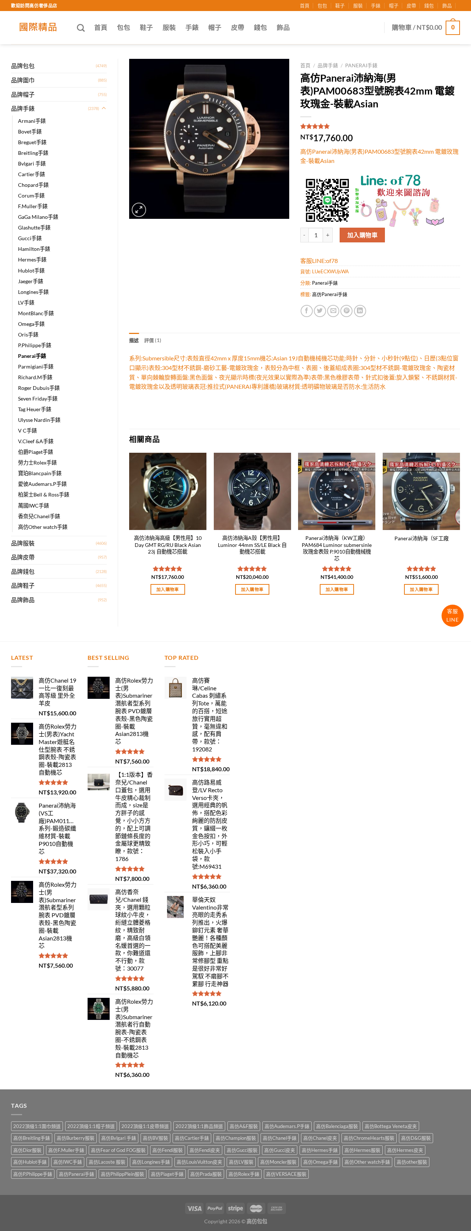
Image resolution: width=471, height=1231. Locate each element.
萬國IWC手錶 (33, 505)
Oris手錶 (28, 334)
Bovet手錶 (30, 131)
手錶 (375, 5)
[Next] (459, 530)
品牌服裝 (23, 543)
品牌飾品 (23, 599)
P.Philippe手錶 (34, 345)
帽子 (394, 5)
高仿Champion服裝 (236, 1138)
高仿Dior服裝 (27, 1150)
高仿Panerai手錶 (329, 294)
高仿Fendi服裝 (167, 1150)
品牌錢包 (23, 571)
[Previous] (129, 530)
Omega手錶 (31, 324)
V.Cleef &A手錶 (35, 441)
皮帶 (411, 5)
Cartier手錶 (31, 174)
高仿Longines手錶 (151, 1162)
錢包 (429, 5)
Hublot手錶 (31, 270)
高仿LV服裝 (241, 1162)
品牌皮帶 (23, 557)
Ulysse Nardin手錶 (39, 420)
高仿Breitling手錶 (31, 1138)
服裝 (358, 5)
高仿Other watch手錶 (42, 527)
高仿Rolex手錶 (244, 1174)
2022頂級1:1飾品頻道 (199, 1126)
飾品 (447, 5)
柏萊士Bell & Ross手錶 (43, 494)
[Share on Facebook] (307, 311)
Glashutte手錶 (34, 227)
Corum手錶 (31, 195)
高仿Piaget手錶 (167, 1174)
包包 (322, 5)
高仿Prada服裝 (206, 1174)
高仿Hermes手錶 (320, 1150)
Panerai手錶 (32, 356)
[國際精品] (38, 27)
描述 (134, 340)
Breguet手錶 (32, 142)
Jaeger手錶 (30, 281)
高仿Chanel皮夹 (320, 1138)
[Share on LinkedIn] (360, 311)
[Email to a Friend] (333, 311)
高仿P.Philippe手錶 (32, 1174)
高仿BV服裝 (155, 1138)
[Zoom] (139, 210)
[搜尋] (81, 27)
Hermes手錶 (32, 259)
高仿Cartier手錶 (192, 1138)
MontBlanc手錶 (36, 313)
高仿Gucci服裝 (242, 1150)
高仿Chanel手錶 (280, 1138)
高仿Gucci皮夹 (279, 1150)
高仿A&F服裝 (244, 1126)
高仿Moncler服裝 (278, 1162)
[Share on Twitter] (320, 311)
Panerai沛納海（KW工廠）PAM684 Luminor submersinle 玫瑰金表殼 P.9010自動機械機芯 (337, 548)
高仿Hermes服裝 (362, 1150)
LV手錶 (26, 302)
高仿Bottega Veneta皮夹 (391, 1126)
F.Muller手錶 (32, 206)
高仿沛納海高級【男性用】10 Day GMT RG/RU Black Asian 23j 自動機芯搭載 (168, 545)
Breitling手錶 (33, 153)
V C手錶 (27, 430)
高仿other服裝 (412, 1162)
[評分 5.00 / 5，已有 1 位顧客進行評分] (380, 126)
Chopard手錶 (33, 185)
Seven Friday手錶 (37, 398)
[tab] (134, 340)
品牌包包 (23, 65)
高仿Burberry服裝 (76, 1138)
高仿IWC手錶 (67, 1162)
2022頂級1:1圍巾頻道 (37, 1126)
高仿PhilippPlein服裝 (122, 1174)
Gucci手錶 (30, 238)
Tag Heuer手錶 (34, 409)
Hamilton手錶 (34, 249)
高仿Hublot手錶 (30, 1162)
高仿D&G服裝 (416, 1138)
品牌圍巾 (23, 80)
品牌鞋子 (23, 585)
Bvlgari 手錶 (32, 163)
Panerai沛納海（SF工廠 (421, 538)
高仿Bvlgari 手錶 (118, 1138)
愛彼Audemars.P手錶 (42, 484)
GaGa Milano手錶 (38, 217)
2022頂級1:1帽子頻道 (91, 1126)
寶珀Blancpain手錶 (39, 473)
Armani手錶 (32, 121)
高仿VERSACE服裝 (286, 1174)
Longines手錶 (33, 292)
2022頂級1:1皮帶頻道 (145, 1126)
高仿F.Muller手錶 (66, 1150)
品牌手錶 (23, 108)
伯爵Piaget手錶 (35, 452)
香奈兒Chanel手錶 (39, 516)
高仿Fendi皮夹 (205, 1150)
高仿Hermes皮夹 (405, 1150)
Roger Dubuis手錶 (39, 388)
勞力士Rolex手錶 (37, 462)
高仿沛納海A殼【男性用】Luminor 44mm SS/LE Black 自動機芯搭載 (252, 545)
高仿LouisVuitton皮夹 (199, 1162)
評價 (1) (153, 340)
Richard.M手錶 (35, 377)
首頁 (304, 5)
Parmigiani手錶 (35, 366)
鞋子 (340, 5)
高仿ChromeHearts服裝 (369, 1138)
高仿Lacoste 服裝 (107, 1162)
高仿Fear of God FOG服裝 (118, 1150)
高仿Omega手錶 (320, 1162)
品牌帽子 (23, 94)
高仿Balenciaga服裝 (337, 1126)
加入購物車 (362, 234)
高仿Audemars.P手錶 (287, 1126)
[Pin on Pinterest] (346, 311)
